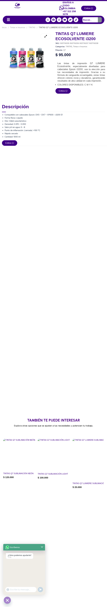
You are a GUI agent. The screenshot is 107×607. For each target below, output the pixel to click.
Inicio (4, 27)
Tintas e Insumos (17, 27)
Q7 (64, 50)
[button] (8, 20)
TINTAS (31, 27)
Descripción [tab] (15, 106)
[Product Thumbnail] (45, 36)
